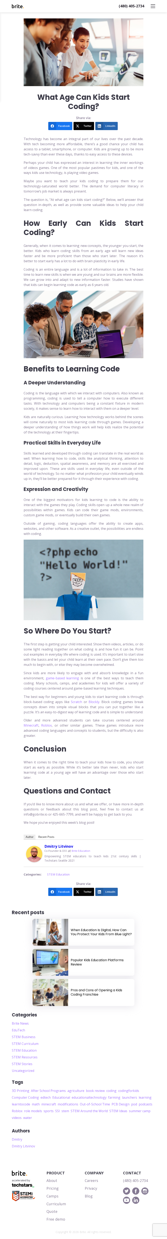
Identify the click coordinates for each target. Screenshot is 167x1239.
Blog (89, 1196)
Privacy (91, 1188)
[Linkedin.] (135, 1200)
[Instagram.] (144, 1191)
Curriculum (56, 1203)
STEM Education (58, 874)
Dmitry (17, 1139)
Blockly (94, 702)
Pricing (52, 1188)
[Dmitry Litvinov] (34, 854)
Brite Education (81, 851)
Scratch (76, 702)
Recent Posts (46, 836)
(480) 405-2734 (131, 5)
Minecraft (31, 725)
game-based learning (62, 678)
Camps (52, 1196)
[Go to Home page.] (18, 6)
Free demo (55, 1219)
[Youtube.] (126, 1200)
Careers (91, 1180)
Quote (51, 1211)
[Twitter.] (126, 1191)
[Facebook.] (135, 1191)
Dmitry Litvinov (58, 846)
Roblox (46, 725)
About (51, 1180)
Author (29, 836)
